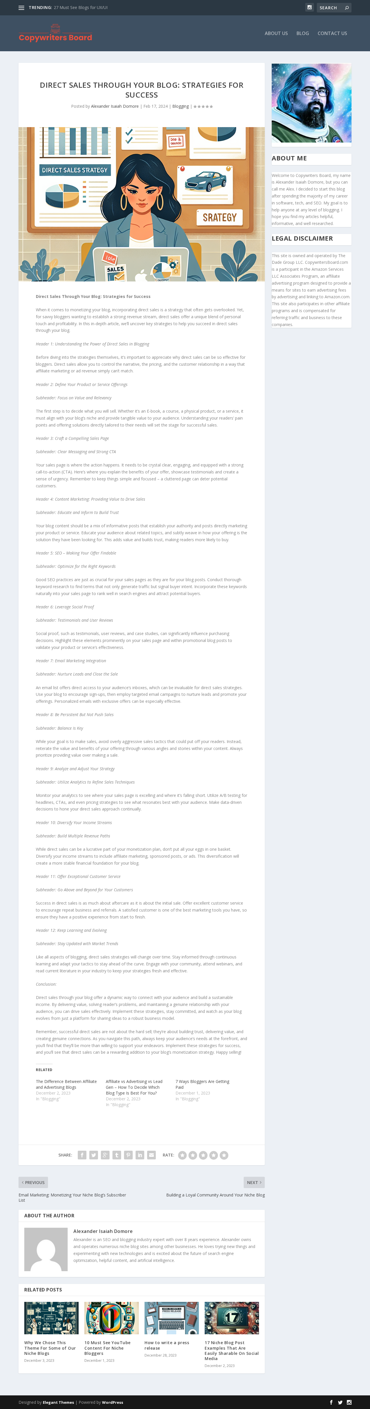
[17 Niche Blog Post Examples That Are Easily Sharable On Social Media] (232, 1318)
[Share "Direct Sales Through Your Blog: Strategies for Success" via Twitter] (93, 1155)
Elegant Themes (58, 1402)
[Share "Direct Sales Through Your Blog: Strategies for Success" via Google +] (105, 1155)
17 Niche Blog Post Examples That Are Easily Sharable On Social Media (232, 1350)
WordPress (112, 1402)
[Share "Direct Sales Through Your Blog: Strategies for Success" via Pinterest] (128, 1155)
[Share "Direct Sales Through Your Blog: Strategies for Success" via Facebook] (82, 1155)
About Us (276, 33)
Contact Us (332, 33)
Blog (303, 33)
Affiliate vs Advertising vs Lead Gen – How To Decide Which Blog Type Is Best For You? (134, 1087)
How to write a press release (167, 1345)
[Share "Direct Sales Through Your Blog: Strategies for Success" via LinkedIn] (140, 1155)
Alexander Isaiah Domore (115, 106)
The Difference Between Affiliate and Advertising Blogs (66, 1084)
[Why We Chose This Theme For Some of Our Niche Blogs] (51, 1318)
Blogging (180, 106)
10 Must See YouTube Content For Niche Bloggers (107, 1348)
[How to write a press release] (172, 1318)
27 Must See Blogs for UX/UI (81, 7)
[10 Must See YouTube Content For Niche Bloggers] (111, 1318)
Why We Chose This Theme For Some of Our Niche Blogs (50, 1348)
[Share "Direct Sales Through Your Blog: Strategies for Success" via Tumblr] (117, 1155)
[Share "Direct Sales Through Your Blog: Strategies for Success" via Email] (151, 1155)
